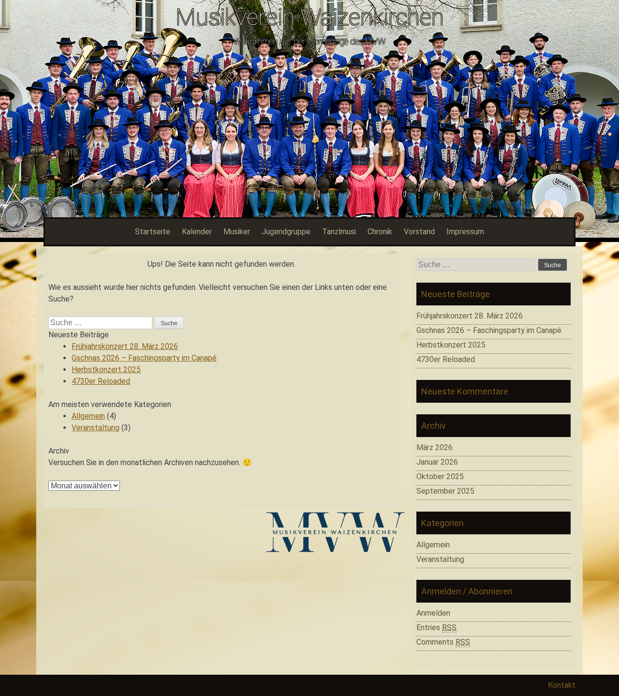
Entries (436, 627)
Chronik (380, 231)
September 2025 (445, 491)
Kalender (197, 231)
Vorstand (419, 231)
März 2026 (434, 447)
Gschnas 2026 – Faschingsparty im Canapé (144, 358)
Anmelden (433, 613)
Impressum (465, 231)
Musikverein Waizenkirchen (310, 17)
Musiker (236, 231)
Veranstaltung (95, 427)
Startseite (152, 231)
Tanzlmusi (339, 231)
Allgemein (88, 416)
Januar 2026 (437, 462)
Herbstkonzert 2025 (106, 369)
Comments (443, 642)
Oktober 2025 (440, 476)
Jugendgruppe (286, 231)
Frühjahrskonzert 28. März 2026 (125, 346)
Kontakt (561, 685)
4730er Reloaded (101, 381)
